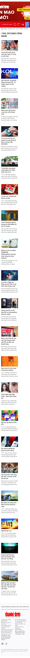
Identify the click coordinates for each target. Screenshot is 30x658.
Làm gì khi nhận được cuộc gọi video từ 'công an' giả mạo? (8, 54)
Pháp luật (26, 28)
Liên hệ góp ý (18, 634)
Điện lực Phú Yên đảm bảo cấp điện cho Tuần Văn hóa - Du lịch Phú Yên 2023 (8, 586)
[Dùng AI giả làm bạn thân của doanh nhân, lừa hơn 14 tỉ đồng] (9, 548)
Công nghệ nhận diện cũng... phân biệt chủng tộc (8, 396)
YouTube (10, 24)
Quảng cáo (18, 24)
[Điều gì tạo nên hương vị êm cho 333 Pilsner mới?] (9, 103)
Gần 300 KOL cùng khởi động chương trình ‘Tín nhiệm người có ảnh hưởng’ (8, 83)
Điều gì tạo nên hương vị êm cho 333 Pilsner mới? (8, 112)
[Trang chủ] (2, 29)
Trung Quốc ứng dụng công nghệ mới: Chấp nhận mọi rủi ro (8, 170)
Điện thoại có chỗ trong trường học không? (8, 369)
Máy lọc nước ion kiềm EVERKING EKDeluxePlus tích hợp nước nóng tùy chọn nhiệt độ (8, 254)
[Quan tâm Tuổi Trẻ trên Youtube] (2, 643)
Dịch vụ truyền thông (20, 631)
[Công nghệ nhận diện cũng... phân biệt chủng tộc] (9, 387)
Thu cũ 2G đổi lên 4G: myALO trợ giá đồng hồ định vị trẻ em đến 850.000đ (8, 141)
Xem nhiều (10, 28)
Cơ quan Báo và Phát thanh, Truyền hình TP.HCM (6, 638)
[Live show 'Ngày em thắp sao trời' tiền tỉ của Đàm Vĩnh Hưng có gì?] (9, 275)
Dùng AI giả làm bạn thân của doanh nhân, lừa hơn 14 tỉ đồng (8, 557)
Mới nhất (5, 28)
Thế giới (21, 28)
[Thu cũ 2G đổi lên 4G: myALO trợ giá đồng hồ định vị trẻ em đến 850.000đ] (9, 131)
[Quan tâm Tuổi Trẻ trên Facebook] (6, 643)
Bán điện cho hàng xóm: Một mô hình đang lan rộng (9, 504)
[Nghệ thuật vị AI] (9, 524)
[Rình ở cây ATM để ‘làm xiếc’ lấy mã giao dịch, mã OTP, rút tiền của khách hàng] (9, 331)
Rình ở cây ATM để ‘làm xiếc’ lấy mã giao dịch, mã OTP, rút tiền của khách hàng (8, 341)
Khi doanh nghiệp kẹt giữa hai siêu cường (8, 449)
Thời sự (17, 28)
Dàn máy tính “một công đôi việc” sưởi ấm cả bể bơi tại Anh (9, 476)
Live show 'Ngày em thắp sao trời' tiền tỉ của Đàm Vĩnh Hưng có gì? (8, 284)
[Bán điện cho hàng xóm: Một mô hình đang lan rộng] (9, 496)
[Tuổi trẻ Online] (13, 614)
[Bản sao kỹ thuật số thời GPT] (9, 415)
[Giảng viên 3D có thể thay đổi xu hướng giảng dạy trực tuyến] (9, 303)
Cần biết (15, 24)
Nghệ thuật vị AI (6, 531)
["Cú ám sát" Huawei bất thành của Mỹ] (9, 189)
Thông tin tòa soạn (5, 635)
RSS (23, 634)
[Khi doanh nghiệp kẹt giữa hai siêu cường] (9, 441)
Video (14, 28)
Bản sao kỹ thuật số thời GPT (9, 423)
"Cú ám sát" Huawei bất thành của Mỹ (8, 197)
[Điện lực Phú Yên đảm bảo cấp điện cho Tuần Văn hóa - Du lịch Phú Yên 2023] (9, 576)
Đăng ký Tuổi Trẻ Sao (27, 24)
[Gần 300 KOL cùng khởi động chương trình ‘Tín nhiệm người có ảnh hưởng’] (9, 73)
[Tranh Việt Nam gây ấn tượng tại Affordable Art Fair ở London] (9, 215)
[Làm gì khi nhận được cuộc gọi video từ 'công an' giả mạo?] (9, 45)
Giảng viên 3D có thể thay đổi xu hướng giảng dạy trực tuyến (9, 312)
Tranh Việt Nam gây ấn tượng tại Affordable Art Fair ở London (9, 224)
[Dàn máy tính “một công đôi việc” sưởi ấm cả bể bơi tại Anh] (9, 468)
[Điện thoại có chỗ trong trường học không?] (9, 361)
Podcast (4, 24)
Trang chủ (3, 606)
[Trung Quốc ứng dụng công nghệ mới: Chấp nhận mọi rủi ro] (9, 161)
